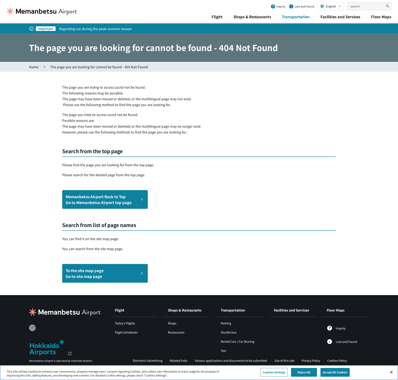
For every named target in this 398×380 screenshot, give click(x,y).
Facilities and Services (340, 16)
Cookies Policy (337, 360)
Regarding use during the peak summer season (95, 28)
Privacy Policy (311, 360)
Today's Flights (125, 323)
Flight (217, 16)
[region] (199, 372)
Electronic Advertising (148, 360)
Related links (179, 360)
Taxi (223, 350)
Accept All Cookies (335, 372)
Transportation (296, 16)
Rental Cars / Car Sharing (237, 341)
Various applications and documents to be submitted (231, 360)
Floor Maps (381, 16)
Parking (226, 323)
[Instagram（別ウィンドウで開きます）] (32, 328)
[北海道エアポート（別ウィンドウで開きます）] (50, 347)
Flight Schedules (126, 332)
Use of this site (284, 360)
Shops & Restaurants (252, 16)
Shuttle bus (229, 332)
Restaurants (176, 332)
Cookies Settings (274, 372)
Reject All (304, 372)
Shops (172, 323)
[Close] (391, 372)
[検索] (387, 6)
